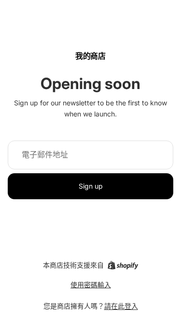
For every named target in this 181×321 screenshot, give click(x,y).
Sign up (91, 186)
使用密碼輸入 (90, 285)
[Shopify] (123, 265)
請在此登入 (121, 306)
